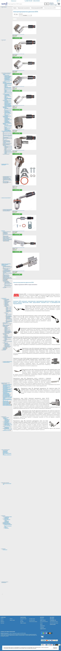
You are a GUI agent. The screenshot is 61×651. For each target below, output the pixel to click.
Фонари (4, 287)
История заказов (32, 620)
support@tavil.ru (43, 628)
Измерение (4, 348)
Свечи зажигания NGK (7, 386)
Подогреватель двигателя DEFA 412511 (18, 185)
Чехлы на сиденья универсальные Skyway (8, 285)
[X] (48, 633)
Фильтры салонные (6, 403)
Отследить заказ (32, 618)
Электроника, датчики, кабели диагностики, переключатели (7, 135)
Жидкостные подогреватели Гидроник (8, 109)
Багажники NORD (6, 522)
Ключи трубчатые (9, 320)
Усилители (5, 233)
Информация (13, 0)
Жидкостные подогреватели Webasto (8, 125)
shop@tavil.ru (42, 625)
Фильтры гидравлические (7, 404)
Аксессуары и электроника (7, 278)
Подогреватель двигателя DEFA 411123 (18, 34)
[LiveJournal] (51, 633)
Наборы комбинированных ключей (7, 328)
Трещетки (6, 303)
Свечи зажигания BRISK (7, 384)
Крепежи (6, 527)
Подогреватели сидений (7, 270)
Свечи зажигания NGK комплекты (6, 387)
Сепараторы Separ (6, 362)
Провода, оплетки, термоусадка (6, 236)
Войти (59, 0)
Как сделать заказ (23, 618)
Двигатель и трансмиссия (6, 344)
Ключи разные (8, 315)
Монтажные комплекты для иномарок (7, 79)
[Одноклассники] (50, 633)
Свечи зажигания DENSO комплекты (7, 390)
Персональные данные (33, 621)
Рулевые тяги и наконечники (6, 420)
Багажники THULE (5, 518)
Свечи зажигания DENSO (7, 388)
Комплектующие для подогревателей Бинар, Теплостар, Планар (7, 105)
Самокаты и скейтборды (7, 454)
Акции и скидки (12, 620)
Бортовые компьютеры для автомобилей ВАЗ (7, 176)
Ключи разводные (9, 316)
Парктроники (5, 182)
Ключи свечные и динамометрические (9, 319)
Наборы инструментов (6, 324)
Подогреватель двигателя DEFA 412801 (18, 247)
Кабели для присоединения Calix (7, 97)
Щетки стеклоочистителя (7, 405)
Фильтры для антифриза (7, 398)
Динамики (5, 232)
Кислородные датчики (6, 430)
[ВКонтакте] (41, 633)
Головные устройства (7, 231)
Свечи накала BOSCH (7, 394)
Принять (55, 647)
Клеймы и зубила (7, 337)
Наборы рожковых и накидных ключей (7, 331)
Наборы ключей (5, 326)
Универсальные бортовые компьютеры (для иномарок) (7, 180)
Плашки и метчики (7, 339)
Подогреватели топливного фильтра (7, 119)
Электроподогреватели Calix (7, 93)
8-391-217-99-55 (36, 0)
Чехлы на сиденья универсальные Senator (8, 283)
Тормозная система (7, 346)
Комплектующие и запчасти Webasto (7, 130)
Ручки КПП (4, 279)
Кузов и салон (6, 345)
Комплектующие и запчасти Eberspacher (7, 113)
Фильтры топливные (6, 401)
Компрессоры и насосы (6, 277)
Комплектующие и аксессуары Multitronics (6, 181)
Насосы (6, 335)
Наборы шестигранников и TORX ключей (8, 332)
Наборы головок (5, 325)
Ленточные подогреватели (7, 118)
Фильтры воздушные (6, 402)
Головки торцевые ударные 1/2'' (8, 310)
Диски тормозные (7, 425)
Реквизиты (2, 621)
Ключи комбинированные (8, 314)
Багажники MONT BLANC (7, 523)
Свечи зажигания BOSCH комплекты (7, 392)
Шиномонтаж (5, 322)
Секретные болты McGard (7, 209)
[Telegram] (46, 633)
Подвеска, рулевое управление (6, 418)
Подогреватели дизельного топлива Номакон (7, 116)
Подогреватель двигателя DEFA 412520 (18, 210)
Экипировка (5, 451)
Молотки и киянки (7, 301)
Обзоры (11, 618)
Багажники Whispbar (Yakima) (7, 516)
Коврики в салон (6, 274)
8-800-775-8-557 (29, 0)
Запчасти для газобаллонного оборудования (7, 137)
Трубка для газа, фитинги (7, 143)
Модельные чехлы (7, 286)
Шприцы (6, 336)
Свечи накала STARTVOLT (7, 396)
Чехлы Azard (6, 281)
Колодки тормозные (8, 424)
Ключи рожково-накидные (8, 317)
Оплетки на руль (6, 275)
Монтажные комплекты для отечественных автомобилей (7, 77)
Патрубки (6, 422)
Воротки (5, 300)
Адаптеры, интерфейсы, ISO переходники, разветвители (7, 239)
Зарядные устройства (7, 268)
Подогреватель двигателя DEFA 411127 (18, 86)
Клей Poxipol (5, 549)
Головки (5, 306)
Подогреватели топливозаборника (7, 122)
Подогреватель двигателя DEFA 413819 (19, 633)
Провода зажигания (6, 428)
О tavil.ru (2, 618)
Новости (2, 620)
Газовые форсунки (7, 150)
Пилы (5, 338)
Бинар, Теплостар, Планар (7, 100)
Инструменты (5, 452)
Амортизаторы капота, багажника (7, 427)
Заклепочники (6, 299)
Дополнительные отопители (7, 115)
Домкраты (4, 347)
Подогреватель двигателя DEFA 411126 (18, 70)
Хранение (4, 349)
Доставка (21, 621)
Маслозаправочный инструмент (6, 333)
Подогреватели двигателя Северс (7, 75)
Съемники (4, 340)
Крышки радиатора (7, 423)
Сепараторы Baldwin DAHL (7, 361)
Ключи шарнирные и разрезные (9, 321)
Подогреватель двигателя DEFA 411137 (18, 129)
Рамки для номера (6, 276)
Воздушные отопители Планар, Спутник (7, 103)
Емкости (6, 334)
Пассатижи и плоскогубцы (6, 305)
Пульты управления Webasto (7, 128)
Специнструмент (5, 342)
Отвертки (6, 302)
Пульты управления (7, 111)
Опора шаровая (7, 419)
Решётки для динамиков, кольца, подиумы (6, 237)
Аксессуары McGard (6, 210)
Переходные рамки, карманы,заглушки (6, 240)
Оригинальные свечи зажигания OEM (6, 393)
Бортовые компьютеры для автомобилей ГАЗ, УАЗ (7, 178)
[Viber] (45, 633)
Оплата (21, 620)
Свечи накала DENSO (7, 395)
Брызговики (4, 280)
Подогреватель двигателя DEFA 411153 (18, 150)
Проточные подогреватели (6, 120)
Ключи (5, 312)
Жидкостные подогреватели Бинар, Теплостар (7, 102)
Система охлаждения (6, 421)
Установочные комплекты (6, 517)
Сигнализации (7, 269)
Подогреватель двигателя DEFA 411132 (18, 105)
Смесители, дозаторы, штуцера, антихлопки (6, 141)
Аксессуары (5, 450)
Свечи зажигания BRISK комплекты (6, 385)
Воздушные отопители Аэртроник (7, 110)
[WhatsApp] (43, 633)
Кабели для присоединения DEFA (7, 87)
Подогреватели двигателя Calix (7, 95)
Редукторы (5, 139)
